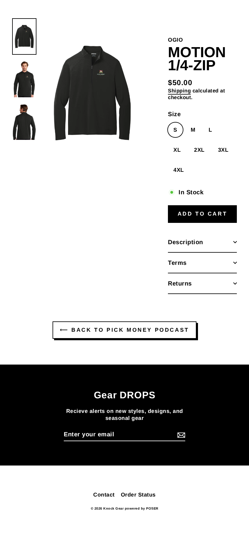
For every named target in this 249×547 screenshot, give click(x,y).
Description (185, 242)
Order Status (138, 495)
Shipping (179, 91)
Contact (104, 495)
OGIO (175, 40)
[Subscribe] (180, 434)
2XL (199, 150)
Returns (180, 283)
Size (174, 114)
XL (177, 150)
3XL (223, 150)
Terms (177, 262)
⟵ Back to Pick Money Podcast (124, 330)
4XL (178, 170)
